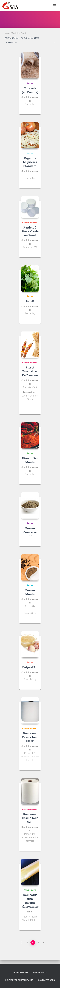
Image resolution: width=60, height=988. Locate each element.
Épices (30, 83)
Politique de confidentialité (19, 980)
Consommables (30, 223)
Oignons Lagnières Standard (30, 162)
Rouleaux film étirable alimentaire (30, 900)
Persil (30, 301)
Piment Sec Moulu (30, 460)
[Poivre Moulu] (30, 567)
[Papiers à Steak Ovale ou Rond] (30, 207)
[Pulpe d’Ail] (30, 644)
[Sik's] (12, 5)
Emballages (30, 890)
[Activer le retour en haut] (54, 982)
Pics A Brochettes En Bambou (30, 371)
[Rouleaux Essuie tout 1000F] (30, 710)
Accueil (7, 33)
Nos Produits (40, 972)
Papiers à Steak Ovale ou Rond (29, 231)
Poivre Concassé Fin (29, 532)
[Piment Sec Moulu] (30, 435)
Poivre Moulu (30, 592)
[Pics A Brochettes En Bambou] (30, 344)
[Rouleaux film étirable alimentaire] (30, 872)
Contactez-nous (46, 980)
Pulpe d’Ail (30, 667)
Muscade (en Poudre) (30, 90)
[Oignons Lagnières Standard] (30, 135)
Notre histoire (21, 972)
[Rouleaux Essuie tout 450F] (30, 791)
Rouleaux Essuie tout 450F (30, 818)
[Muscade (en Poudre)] (30, 65)
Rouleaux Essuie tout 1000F (30, 737)
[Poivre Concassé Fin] (30, 505)
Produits (15, 33)
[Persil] (30, 278)
